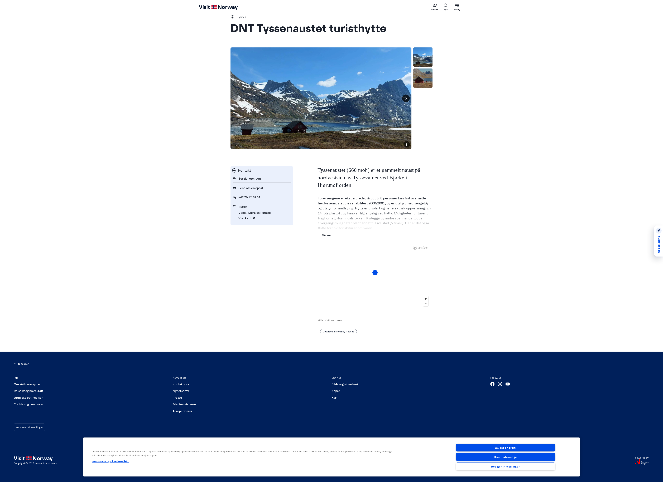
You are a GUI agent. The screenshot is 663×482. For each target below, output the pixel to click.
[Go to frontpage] (224, 7)
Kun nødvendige (505, 457)
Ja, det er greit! (505, 447)
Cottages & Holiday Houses (338, 331)
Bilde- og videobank (345, 384)
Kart (335, 397)
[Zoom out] (425, 303)
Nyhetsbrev (181, 391)
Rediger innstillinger (505, 466)
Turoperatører (182, 411)
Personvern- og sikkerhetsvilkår (110, 461)
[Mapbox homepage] (420, 248)
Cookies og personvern (29, 404)
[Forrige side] (236, 98)
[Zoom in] (425, 298)
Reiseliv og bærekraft (28, 391)
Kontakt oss (181, 384)
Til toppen (23, 363)
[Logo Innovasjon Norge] (642, 462)
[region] (375, 276)
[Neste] (406, 98)
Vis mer (327, 235)
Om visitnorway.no (27, 384)
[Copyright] (406, 144)
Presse (177, 397)
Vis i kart (244, 218)
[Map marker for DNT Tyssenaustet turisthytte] (375, 272)
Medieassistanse (184, 404)
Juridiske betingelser (28, 397)
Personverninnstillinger (29, 427)
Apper (336, 391)
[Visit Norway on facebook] (492, 384)
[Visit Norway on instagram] (500, 384)
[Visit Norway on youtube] (508, 384)
